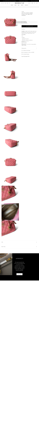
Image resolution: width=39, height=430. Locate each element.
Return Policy (3, 246)
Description (23, 29)
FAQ (2, 242)
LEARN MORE (19, 274)
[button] (22, 5)
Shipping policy (24, 48)
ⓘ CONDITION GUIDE (29, 26)
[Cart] (37, 3)
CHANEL (23, 11)
